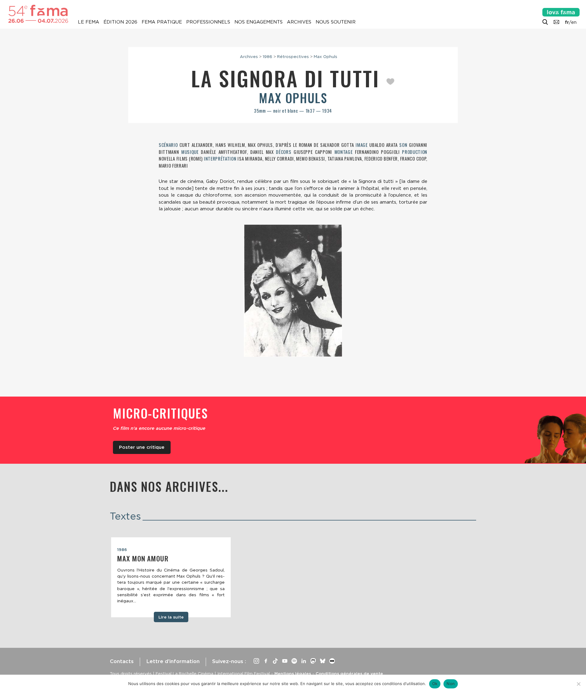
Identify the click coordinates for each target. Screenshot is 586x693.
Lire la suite (171, 617)
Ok (435, 683)
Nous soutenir (336, 22)
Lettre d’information (173, 661)
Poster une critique (142, 447)
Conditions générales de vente (349, 673)
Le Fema (88, 22)
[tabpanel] (171, 577)
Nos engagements (258, 22)
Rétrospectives (293, 56)
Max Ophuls (325, 56)
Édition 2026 (120, 22)
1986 (267, 56)
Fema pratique (162, 22)
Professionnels (208, 22)
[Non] (578, 684)
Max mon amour (142, 558)
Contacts (122, 661)
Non (451, 683)
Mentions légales (292, 673)
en (574, 22)
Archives (299, 22)
